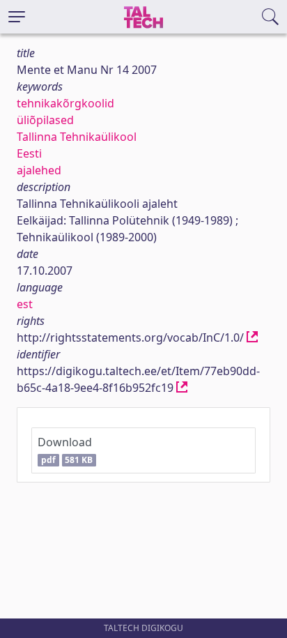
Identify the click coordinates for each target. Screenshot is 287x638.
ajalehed (39, 170)
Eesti (29, 153)
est (25, 304)
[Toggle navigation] (16, 16)
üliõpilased (45, 120)
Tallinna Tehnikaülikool (77, 136)
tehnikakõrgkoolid (65, 103)
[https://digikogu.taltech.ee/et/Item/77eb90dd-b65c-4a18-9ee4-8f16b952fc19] (181, 387)
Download (65, 450)
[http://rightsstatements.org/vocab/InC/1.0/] (252, 337)
